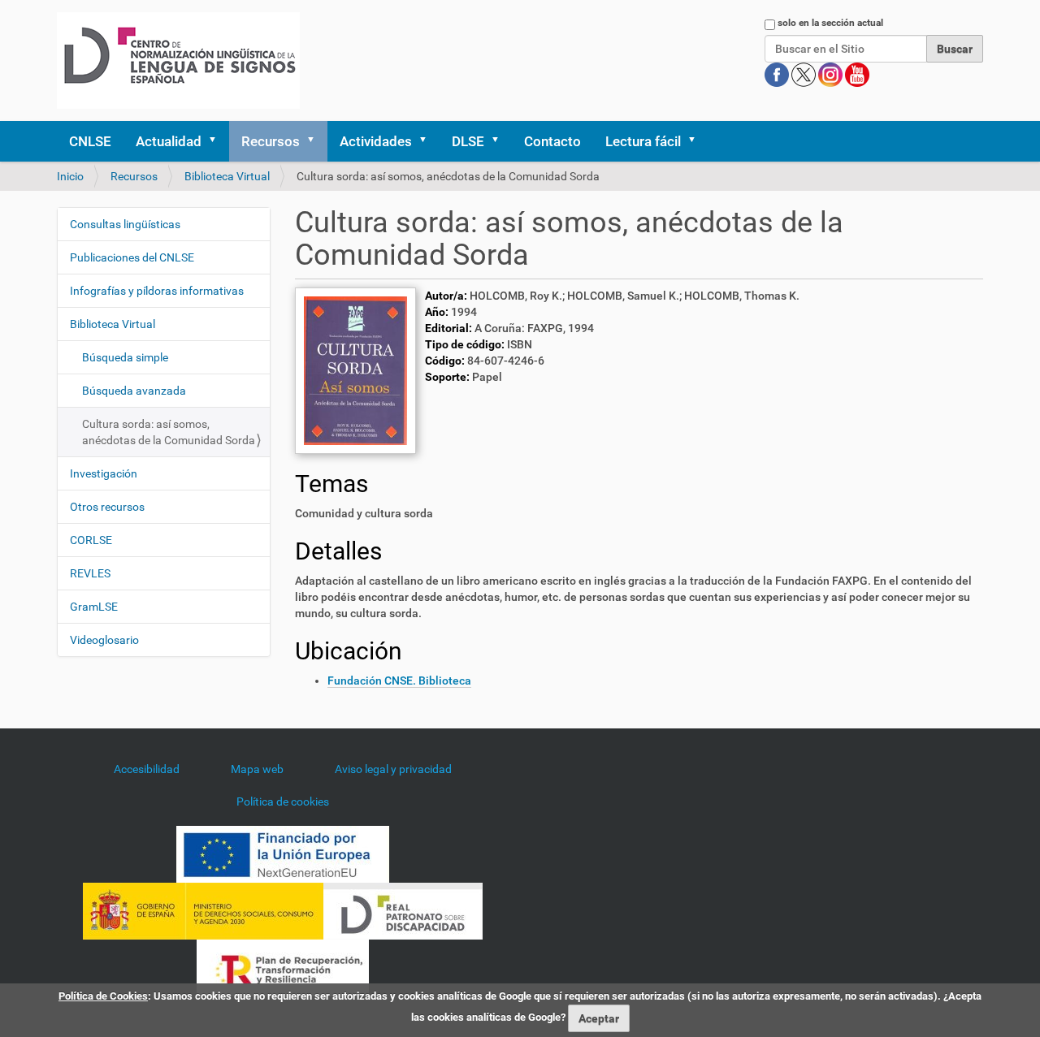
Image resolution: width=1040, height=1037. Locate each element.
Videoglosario (104, 639)
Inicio (70, 176)
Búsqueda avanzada (134, 390)
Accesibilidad (147, 769)
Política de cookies (282, 801)
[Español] (178, 60)
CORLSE (91, 540)
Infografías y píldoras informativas (157, 290)
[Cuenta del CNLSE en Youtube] (857, 73)
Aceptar (598, 1018)
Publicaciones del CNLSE (132, 257)
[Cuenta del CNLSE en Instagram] (831, 73)
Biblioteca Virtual (227, 176)
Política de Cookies (103, 996)
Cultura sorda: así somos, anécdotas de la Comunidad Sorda (168, 432)
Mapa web (257, 769)
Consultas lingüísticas (125, 224)
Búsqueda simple (125, 357)
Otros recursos (107, 506)
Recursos (270, 141)
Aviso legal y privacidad (393, 769)
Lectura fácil (643, 141)
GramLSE (94, 606)
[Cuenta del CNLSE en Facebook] (778, 73)
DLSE (468, 141)
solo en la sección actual (830, 22)
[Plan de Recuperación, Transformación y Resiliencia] (283, 967)
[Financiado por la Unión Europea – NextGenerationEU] (282, 853)
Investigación (103, 473)
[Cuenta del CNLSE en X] (804, 73)
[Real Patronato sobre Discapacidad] (403, 910)
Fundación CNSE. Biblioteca (399, 680)
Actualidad (169, 141)
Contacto (552, 141)
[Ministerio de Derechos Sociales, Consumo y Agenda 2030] (203, 910)
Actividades (376, 141)
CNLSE (90, 141)
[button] (217, 141)
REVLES (90, 573)
